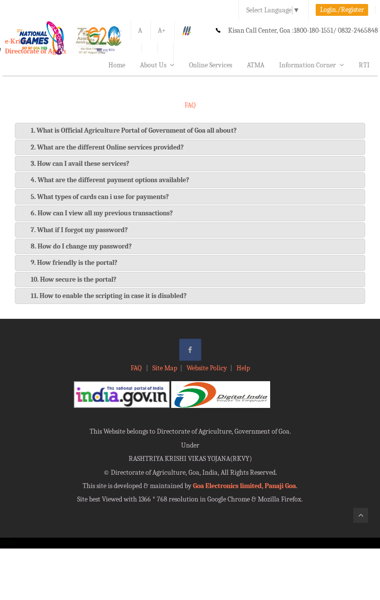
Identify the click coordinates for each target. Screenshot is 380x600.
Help (243, 368)
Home (116, 65)
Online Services (210, 65)
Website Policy (207, 368)
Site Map (164, 368)
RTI (364, 65)
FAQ (137, 368)
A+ (162, 30)
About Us (153, 65)
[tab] (190, 130)
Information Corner (307, 65)
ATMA (255, 65)
